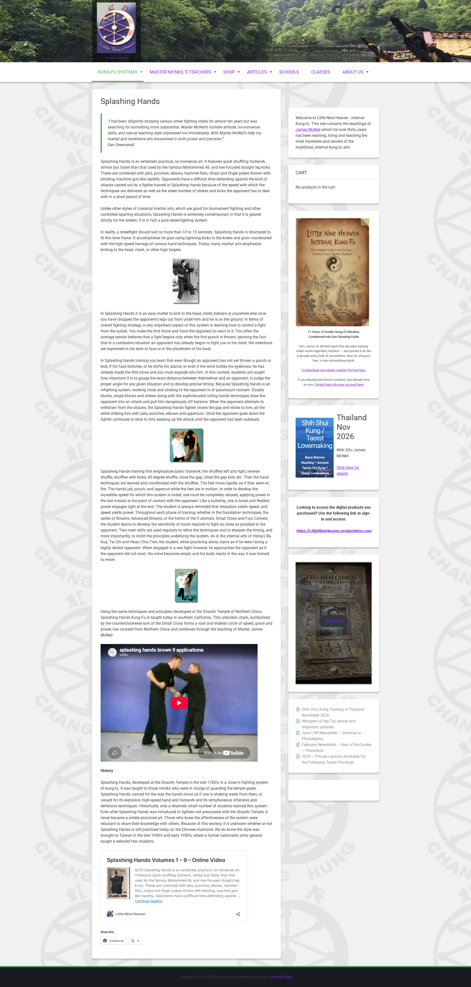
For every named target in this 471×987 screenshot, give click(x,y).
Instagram (337, 10)
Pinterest (374, 10)
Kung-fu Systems (117, 72)
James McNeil (308, 129)
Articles (257, 72)
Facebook (349, 10)
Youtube (362, 10)
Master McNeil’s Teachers (180, 72)
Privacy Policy (281, 977)
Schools (289, 72)
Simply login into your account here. (339, 384)
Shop (229, 72)
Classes (320, 72)
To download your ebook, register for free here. (333, 370)
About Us (352, 72)
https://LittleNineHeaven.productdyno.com (334, 531)
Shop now (333, 621)
